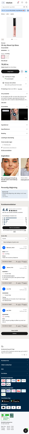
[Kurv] (26, 3)
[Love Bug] (3, 57)
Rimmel (3, 43)
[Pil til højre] (26, 355)
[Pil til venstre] (22, 355)
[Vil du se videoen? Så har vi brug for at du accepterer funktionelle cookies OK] (14, 27)
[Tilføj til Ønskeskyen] (26, 71)
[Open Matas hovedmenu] (3, 2)
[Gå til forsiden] (9, 2)
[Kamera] (24, 7)
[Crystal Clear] (7, 57)
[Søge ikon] (26, 7)
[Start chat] (25, 430)
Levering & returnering (7, 137)
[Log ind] (18, 3)
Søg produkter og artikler (8, 7)
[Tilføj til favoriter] (22, 71)
